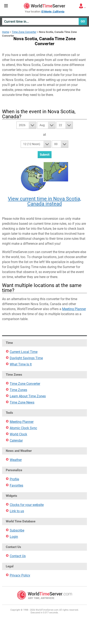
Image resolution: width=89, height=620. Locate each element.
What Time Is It (21, 364)
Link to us (17, 511)
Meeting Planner (74, 309)
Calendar (16, 440)
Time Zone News (22, 402)
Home (5, 32)
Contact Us (18, 556)
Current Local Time (23, 352)
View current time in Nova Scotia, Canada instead (44, 201)
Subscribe (17, 530)
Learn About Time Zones (28, 396)
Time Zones (18, 390)
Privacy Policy (20, 575)
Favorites (16, 485)
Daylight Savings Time (26, 358)
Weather (16, 460)
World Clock (18, 434)
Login (14, 537)
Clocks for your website (27, 505)
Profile (14, 479)
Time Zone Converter (24, 32)
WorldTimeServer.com (44, 6)
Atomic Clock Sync (23, 428)
